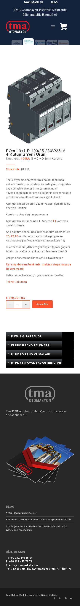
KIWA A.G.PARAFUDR (26, 336)
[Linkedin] (60, 598)
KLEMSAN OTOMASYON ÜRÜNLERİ (36, 363)
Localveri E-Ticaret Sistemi (42, 595)
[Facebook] (54, 598)
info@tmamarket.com (23, 565)
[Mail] (71, 598)
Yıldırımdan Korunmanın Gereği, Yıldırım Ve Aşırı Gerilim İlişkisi (38, 519)
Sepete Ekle (42, 304)
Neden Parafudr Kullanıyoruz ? (21, 512)
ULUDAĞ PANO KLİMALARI (30, 354)
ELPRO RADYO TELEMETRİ (30, 345)
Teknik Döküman (16, 281)
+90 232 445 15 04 (21, 557)
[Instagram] (65, 598)
